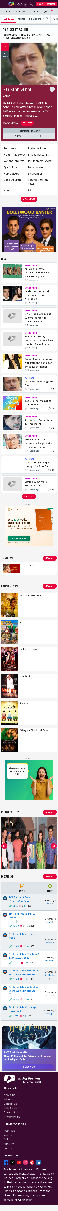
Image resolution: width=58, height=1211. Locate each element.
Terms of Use (12, 1112)
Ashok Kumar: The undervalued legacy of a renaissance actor (38, 443)
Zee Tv (8, 1135)
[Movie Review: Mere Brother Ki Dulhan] (12, 484)
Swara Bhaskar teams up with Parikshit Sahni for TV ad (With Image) (39, 362)
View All (50, 876)
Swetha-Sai (50, 975)
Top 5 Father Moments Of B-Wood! (38, 402)
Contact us (10, 1104)
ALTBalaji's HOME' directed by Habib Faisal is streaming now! (38, 272)
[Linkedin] (38, 1162)
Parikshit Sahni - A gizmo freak (39, 383)
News (7, 11)
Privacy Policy (12, 1117)
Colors (8, 1139)
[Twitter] (12, 1162)
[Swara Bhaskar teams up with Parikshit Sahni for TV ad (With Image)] (12, 363)
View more (29, 199)
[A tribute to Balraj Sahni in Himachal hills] (12, 422)
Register (51, 4)
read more (10, 122)
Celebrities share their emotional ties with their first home (39, 295)
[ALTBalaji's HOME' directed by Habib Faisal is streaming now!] (12, 272)
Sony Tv (9, 1143)
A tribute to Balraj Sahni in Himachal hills (39, 422)
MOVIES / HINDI (31, 265)
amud (49, 922)
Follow (27, 123)
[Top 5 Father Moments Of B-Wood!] (12, 403)
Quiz (46, 11)
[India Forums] (17, 4)
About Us (9, 1095)
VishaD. (49, 942)
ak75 (49, 903)
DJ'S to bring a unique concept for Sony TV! (37, 464)
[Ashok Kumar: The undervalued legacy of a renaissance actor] (12, 443)
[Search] (31, 4)
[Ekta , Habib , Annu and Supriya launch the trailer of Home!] (12, 318)
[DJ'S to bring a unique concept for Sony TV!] (12, 465)
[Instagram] (25, 1162)
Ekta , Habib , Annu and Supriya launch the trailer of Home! (38, 317)
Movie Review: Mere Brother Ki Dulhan (36, 483)
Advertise (9, 1099)
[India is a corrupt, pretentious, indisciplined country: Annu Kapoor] (12, 340)
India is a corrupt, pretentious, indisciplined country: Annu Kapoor (39, 340)
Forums (20, 11)
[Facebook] (6, 1162)
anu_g (49, 1013)
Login (40, 4)
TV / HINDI (29, 378)
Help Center (11, 1108)
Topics (34, 11)
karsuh (49, 995)
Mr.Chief (49, 960)
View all (29, 496)
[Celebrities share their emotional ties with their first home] (12, 295)
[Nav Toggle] (3, 4)
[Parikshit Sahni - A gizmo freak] (12, 384)
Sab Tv (8, 1148)
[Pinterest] (32, 1162)
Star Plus (9, 1130)
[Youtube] (19, 1162)
